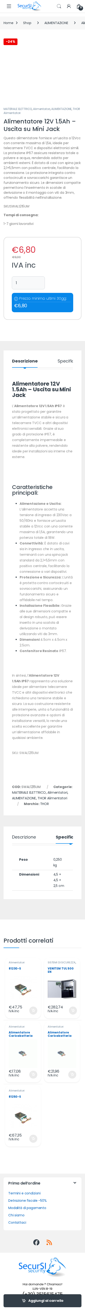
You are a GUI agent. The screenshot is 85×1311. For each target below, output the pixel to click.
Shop (27, 23)
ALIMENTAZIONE (56, 23)
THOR (44, 803)
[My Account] (69, 6)
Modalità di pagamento (27, 1208)
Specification (71, 361)
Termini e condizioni (24, 1193)
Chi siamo (16, 1215)
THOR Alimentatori (52, 798)
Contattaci (17, 1222)
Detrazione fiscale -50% (27, 1200)
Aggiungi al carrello (46, 1300)
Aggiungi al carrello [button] (30, 1011)
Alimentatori (41, 109)
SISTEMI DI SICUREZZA (62, 962)
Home (8, 23)
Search (59, 6)
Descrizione (25, 361)
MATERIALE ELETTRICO (18, 109)
